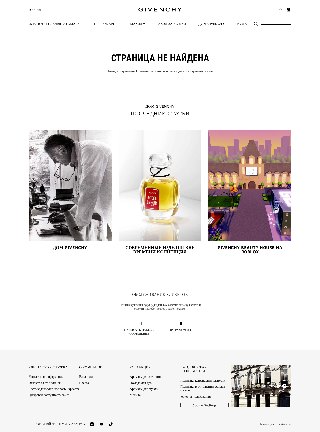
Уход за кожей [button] (172, 24)
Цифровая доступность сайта (49, 395)
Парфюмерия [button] (105, 24)
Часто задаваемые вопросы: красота (54, 389)
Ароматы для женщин (145, 377)
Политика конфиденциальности (202, 380)
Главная (142, 71)
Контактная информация (46, 377)
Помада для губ (141, 383)
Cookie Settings (204, 405)
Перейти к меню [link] (41, 2)
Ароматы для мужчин (145, 389)
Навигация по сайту (273, 424)
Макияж (135, 395)
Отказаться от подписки (46, 383)
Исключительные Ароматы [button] (54, 24)
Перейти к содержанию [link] (75, 2)
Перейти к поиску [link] (109, 2)
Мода (242, 24)
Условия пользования (195, 396)
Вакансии (86, 377)
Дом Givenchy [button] (211, 24)
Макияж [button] (137, 24)
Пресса (84, 383)
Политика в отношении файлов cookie (202, 388)
